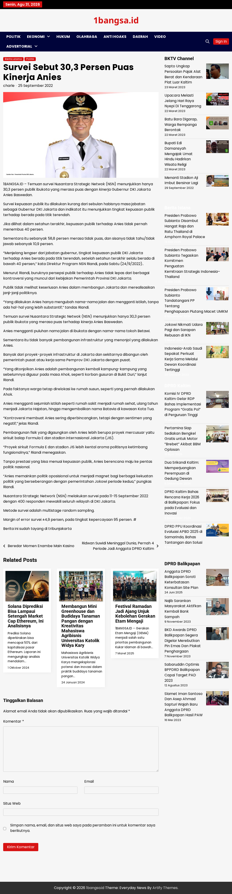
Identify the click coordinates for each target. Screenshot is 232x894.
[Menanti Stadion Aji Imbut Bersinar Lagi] (217, 181)
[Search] (207, 41)
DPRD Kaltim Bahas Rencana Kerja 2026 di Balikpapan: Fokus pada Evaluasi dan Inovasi (182, 502)
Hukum (63, 36)
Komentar (13, 721)
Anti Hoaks (115, 36)
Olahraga (86, 36)
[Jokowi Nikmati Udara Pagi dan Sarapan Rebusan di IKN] (217, 329)
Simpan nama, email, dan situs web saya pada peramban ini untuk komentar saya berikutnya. (82, 828)
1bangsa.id (116, 20)
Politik (13, 36)
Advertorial (19, 46)
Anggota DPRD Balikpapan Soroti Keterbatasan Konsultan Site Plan (181, 579)
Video (160, 36)
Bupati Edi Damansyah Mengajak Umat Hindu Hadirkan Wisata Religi (178, 153)
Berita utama (13, 59)
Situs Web (12, 803)
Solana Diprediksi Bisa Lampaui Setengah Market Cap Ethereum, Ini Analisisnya (26, 616)
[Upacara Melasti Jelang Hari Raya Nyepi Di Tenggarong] (217, 100)
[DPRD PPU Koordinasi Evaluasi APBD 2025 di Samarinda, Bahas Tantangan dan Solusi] (217, 531)
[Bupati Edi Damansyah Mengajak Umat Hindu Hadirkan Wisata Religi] (217, 147)
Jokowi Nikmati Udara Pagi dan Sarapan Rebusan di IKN (183, 330)
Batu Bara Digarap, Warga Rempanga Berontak (180, 124)
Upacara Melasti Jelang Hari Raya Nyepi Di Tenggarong (182, 101)
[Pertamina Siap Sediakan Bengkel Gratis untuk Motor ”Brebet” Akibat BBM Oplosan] (217, 434)
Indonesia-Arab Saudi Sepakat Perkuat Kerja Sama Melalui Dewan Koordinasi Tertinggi (183, 359)
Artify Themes (165, 887)
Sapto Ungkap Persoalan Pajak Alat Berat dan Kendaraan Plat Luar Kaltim (183, 74)
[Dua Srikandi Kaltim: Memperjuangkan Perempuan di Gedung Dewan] (217, 467)
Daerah (140, 36)
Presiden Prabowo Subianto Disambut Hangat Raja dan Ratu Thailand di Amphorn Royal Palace (184, 226)
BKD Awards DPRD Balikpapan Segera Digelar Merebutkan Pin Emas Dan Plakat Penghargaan (182, 640)
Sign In (221, 41)
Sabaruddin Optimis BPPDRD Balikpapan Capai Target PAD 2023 (182, 672)
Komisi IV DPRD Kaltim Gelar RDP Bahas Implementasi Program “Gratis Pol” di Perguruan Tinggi (182, 404)
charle (8, 85)
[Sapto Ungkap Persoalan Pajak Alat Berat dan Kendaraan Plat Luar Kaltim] (217, 71)
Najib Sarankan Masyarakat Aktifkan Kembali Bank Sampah (182, 608)
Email (89, 781)
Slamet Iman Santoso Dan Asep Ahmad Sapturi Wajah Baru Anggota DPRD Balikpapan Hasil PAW (183, 704)
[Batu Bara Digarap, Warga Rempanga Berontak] (217, 124)
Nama (8, 781)
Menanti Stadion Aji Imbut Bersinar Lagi (181, 180)
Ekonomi (36, 36)
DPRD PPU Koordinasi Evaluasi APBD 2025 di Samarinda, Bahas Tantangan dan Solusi (183, 534)
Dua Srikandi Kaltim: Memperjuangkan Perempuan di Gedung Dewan (181, 470)
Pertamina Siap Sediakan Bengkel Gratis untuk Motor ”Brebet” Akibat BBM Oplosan (182, 438)
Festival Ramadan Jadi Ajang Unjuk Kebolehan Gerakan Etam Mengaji (135, 614)
